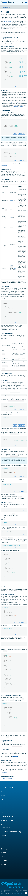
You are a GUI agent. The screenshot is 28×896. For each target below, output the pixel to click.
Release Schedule (7, 816)
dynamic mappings (8, 21)
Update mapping (4, 165)
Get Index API (15, 583)
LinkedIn (4, 856)
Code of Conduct (7, 788)
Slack (2, 799)
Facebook (4, 868)
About (3, 812)
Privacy (3, 835)
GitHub (3, 795)
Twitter (3, 853)
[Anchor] (19, 37)
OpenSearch (7, 2)
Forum (3, 791)
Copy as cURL (21, 86)
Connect (4, 849)
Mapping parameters (18, 106)
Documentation (5, 7)
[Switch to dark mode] (22, 2)
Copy (15, 86)
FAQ (2, 824)
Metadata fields (15, 756)
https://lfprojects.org (17, 893)
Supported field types (14, 102)
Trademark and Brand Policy (11, 831)
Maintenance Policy (8, 820)
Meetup (3, 864)
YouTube (4, 860)
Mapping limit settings (6, 772)
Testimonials (5, 828)
